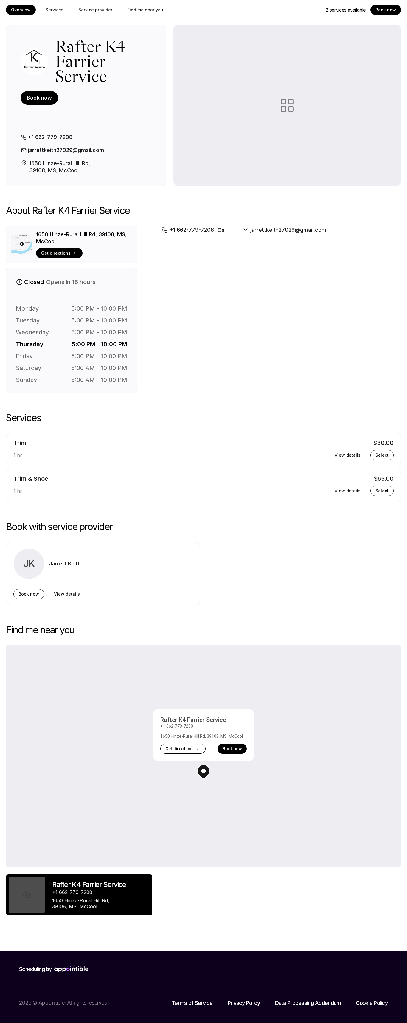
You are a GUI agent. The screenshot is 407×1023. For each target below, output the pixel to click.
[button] (203, 771)
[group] (79, 895)
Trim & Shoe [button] (30, 478)
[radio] (79, 895)
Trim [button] (20, 443)
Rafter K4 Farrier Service (193, 719)
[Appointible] (71, 969)
